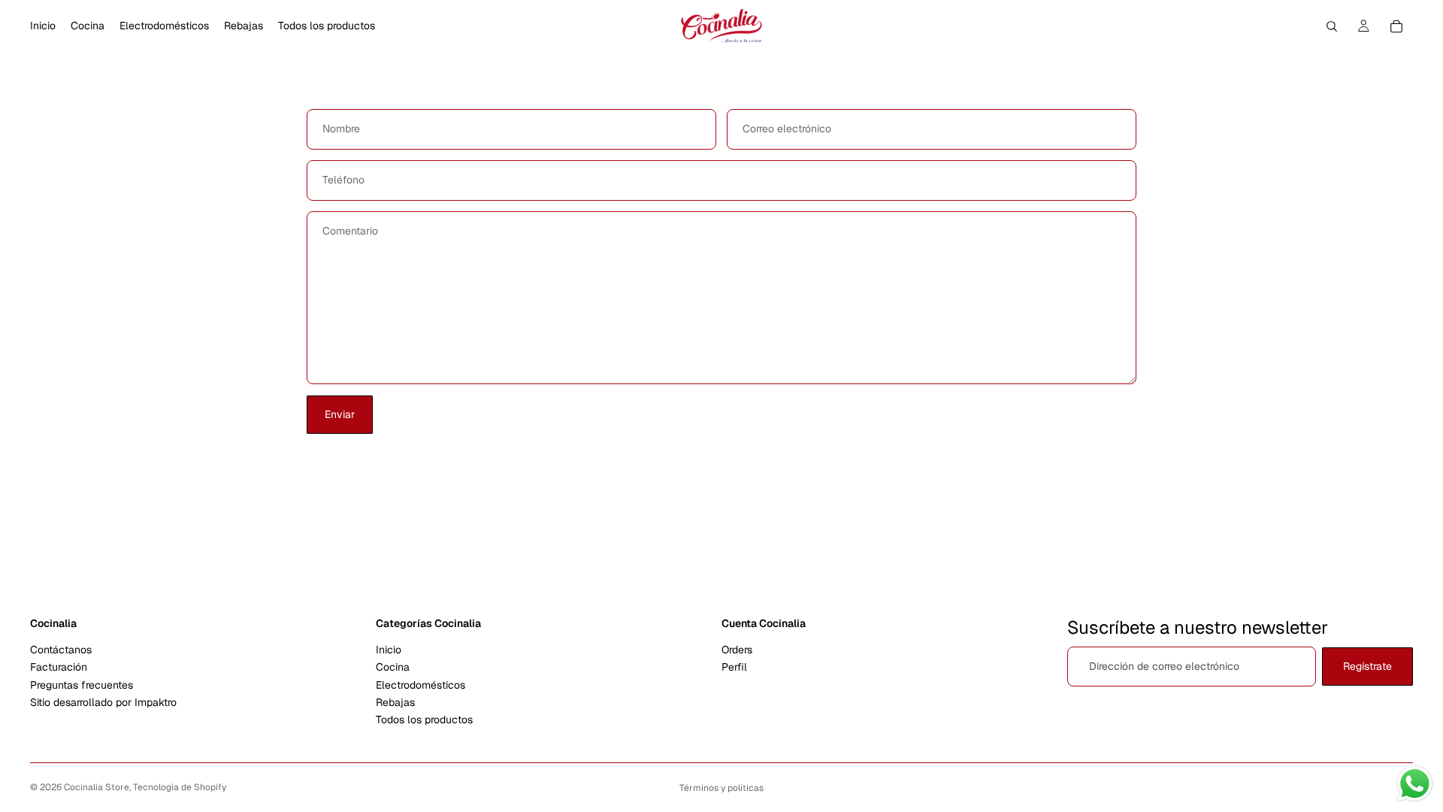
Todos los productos (424, 720)
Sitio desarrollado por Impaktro (103, 702)
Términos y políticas (721, 788)
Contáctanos (61, 649)
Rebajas (395, 702)
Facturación (58, 667)
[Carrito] (1396, 26)
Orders (737, 649)
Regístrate (1367, 666)
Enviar (340, 414)
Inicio (388, 649)
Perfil (734, 667)
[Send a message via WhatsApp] (1414, 783)
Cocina (393, 667)
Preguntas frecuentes (81, 685)
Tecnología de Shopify (179, 787)
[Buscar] (1331, 26)
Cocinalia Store (96, 787)
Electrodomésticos (420, 685)
